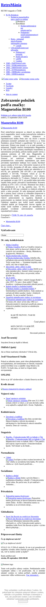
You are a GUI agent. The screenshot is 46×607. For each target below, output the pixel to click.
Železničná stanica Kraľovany (17, 496)
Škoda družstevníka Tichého (17, 256)
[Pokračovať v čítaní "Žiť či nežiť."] (12, 280)
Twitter (8, 84)
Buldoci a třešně (12, 476)
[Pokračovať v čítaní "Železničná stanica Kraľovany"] (19, 498)
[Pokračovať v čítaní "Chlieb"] (9, 460)
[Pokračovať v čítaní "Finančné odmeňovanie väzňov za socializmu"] (24, 300)
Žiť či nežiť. (10, 278)
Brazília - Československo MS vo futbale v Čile (24, 437)
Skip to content (12, 94)
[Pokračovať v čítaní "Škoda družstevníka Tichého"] (18, 258)
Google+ (9, 88)
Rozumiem (23, 601)
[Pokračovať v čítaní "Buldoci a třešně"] (13, 478)
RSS (7, 90)
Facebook (9, 86)
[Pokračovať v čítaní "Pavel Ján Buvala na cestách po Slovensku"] (23, 519)
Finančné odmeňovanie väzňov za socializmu (23, 297)
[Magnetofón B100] (9, 128)
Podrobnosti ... (23, 604)
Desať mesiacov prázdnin (16, 398)
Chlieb (8, 457)
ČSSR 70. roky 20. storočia (22, 215)
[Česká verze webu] (10, 79)
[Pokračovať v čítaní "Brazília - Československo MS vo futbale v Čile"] (25, 439)
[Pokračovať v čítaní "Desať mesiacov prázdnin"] (17, 401)
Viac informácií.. (32, 575)
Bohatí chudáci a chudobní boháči (19, 286)
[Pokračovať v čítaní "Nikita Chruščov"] (13, 247)
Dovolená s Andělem (14, 417)
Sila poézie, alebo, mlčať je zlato (18, 267)
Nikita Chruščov (12, 245)
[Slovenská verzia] (29, 79)
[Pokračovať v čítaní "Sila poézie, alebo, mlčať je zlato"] (19, 269)
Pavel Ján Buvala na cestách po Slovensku (22, 516)
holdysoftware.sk (28, 586)
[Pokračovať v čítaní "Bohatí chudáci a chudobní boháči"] (20, 289)
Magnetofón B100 (12, 122)
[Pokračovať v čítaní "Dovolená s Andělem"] (15, 419)
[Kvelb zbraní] (16, 389)
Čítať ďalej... (6, 226)
